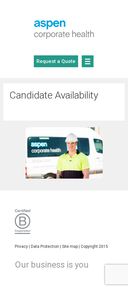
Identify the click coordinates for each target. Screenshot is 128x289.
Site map (70, 246)
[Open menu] (88, 61)
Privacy (21, 246)
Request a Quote (55, 61)
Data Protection (45, 246)
